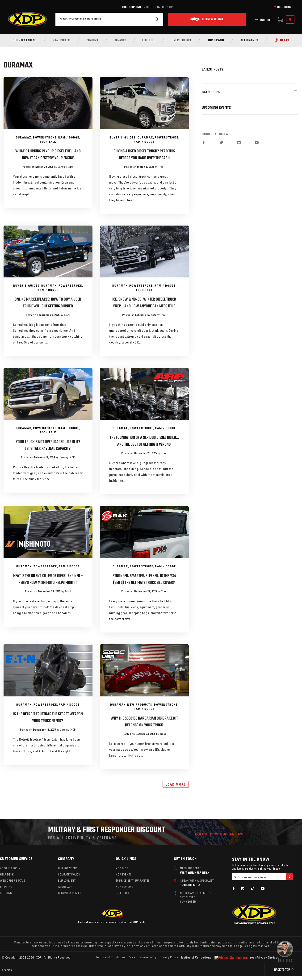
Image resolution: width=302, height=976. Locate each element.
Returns (6, 893)
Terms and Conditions (111, 957)
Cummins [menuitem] (92, 40)
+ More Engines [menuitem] (181, 40)
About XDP (65, 886)
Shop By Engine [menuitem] (25, 40)
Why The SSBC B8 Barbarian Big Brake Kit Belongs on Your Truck (144, 722)
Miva (132, 957)
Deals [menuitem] (284, 40)
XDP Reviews (125, 886)
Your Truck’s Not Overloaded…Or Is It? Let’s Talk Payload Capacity (48, 445)
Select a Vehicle (212, 19)
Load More (176, 784)
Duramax (23, 137)
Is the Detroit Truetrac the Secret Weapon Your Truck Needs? (48, 718)
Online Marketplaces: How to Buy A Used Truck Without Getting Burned (48, 303)
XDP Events (124, 874)
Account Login (10, 868)
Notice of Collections (196, 957)
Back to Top (282, 970)
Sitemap (7, 970)
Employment (67, 880)
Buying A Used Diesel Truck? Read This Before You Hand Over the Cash (144, 155)
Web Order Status (12, 880)
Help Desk (284, 7)
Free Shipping (131, 7)
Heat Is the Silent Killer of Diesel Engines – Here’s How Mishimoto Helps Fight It (48, 579)
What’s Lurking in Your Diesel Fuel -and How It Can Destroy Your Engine (48, 155)
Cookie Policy (147, 957)
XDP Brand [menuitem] (215, 40)
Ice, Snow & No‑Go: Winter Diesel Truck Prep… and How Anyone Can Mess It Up (144, 303)
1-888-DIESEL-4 (190, 885)
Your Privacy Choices (264, 957)
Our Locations (68, 868)
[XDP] (27, 19)
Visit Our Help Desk (194, 873)
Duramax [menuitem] (120, 40)
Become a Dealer (69, 893)
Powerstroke (45, 137)
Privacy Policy (169, 957)
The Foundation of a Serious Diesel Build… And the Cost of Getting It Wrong (144, 441)
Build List (122, 893)
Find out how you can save (218, 834)
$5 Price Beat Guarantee (132, 880)
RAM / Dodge (68, 137)
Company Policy (69, 874)
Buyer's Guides (122, 137)
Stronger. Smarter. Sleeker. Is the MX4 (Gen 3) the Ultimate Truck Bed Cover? (144, 579)
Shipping (6, 886)
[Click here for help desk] (285, 951)
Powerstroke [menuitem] (61, 40)
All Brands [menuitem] (249, 40)
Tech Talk (48, 141)
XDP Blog (122, 868)
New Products (139, 704)
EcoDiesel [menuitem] (148, 40)
